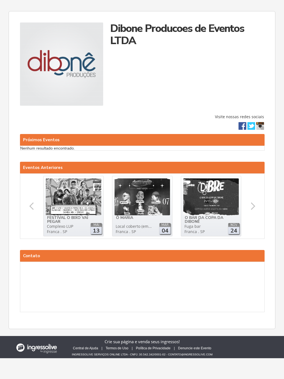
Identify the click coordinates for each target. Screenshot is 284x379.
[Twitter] (251, 125)
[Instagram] (260, 125)
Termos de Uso (117, 348)
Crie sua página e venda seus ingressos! (142, 341)
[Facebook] (242, 125)
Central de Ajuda (85, 348)
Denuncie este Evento (194, 348)
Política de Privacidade (153, 348)
